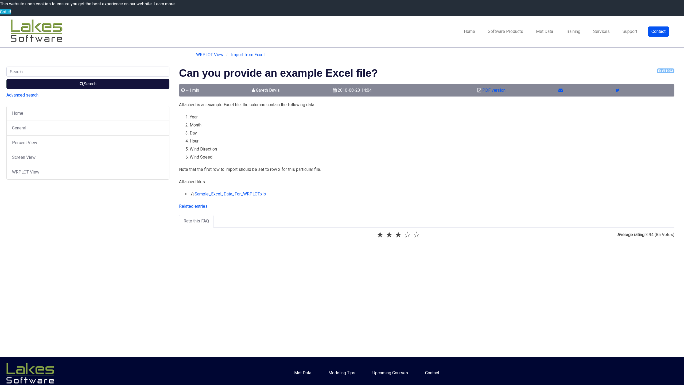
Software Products (505, 31)
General (19, 127)
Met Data (544, 31)
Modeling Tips (341, 372)
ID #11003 (665, 71)
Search (90, 83)
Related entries (193, 206)
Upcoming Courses (390, 372)
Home (469, 31)
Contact (658, 31)
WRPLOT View (25, 172)
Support (630, 31)
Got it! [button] (5, 11)
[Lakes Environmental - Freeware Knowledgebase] (37, 31)
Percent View (24, 142)
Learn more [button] (164, 3)
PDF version (494, 90)
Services (601, 31)
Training (573, 31)
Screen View (24, 157)
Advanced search (22, 95)
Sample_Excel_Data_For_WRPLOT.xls (230, 194)
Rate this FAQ (196, 221)
